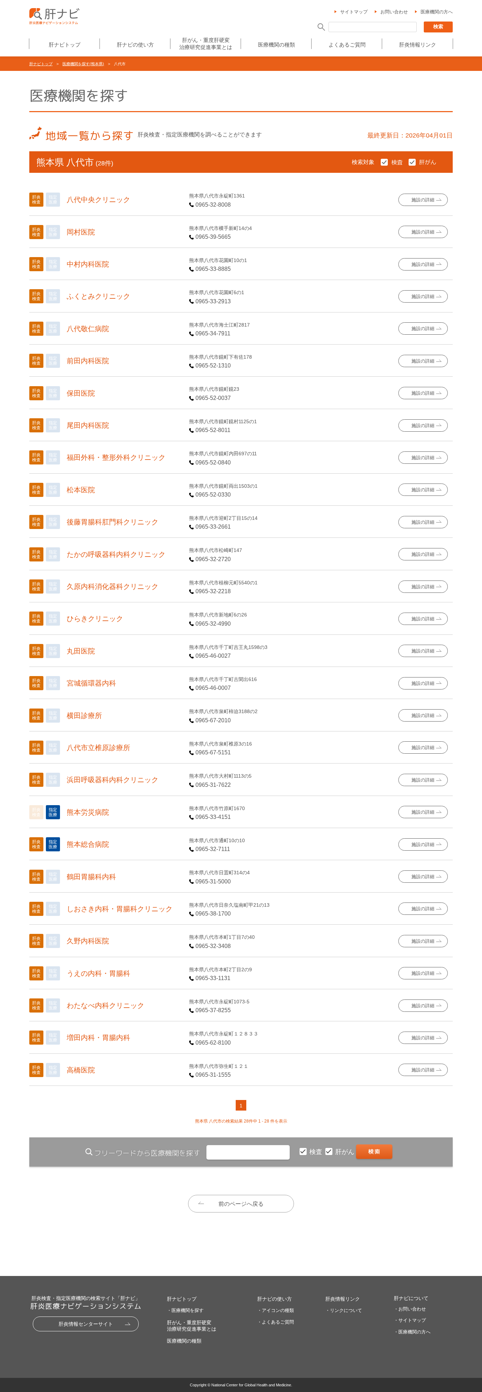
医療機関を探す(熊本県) (83, 64)
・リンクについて (343, 1310)
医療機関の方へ (437, 11)
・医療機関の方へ (412, 1332)
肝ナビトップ (64, 45)
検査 (316, 1151)
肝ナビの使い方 (135, 45)
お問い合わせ (394, 11)
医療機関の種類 (276, 45)
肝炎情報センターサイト (86, 1324)
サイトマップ (354, 11)
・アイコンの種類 (275, 1310)
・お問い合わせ (410, 1309)
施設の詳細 (422, 199)
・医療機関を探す (185, 1310)
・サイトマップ (410, 1320)
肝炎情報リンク (417, 45)
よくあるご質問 (347, 45)
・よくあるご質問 (275, 1322)
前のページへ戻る (241, 1204)
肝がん (345, 1151)
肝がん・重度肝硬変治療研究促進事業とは (205, 43)
